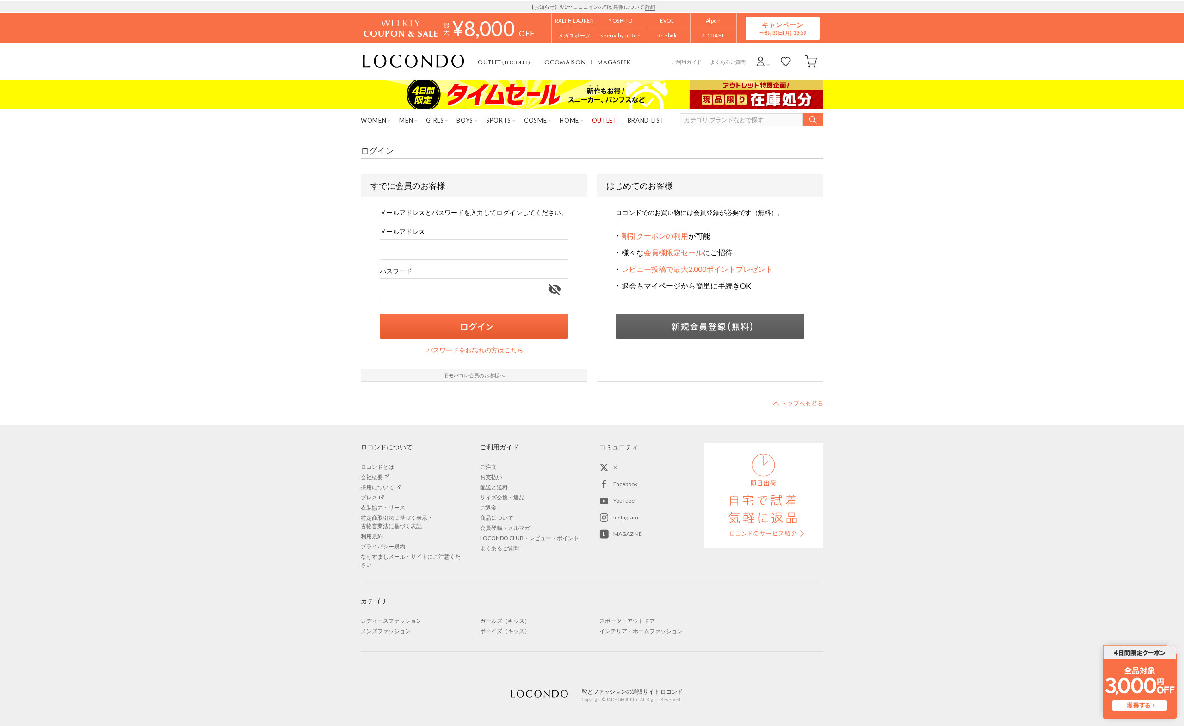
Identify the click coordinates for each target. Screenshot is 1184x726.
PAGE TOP (797, 403)
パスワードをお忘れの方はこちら (475, 350)
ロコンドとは (377, 466)
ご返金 (488, 507)
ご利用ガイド (686, 62)
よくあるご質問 (728, 62)
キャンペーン (782, 28)
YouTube (624, 500)
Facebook (625, 483)
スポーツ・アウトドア (627, 620)
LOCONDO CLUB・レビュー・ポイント (529, 538)
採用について (377, 487)
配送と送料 (494, 487)
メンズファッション (386, 631)
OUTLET (504, 62)
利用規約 (372, 536)
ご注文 (488, 466)
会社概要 (372, 477)
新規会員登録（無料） (710, 326)
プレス (369, 497)
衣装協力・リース (383, 507)
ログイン (474, 326)
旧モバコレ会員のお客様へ (474, 375)
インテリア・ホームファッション (641, 631)
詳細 (650, 7)
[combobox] (474, 249)
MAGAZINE (627, 533)
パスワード (396, 271)
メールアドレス (402, 231)
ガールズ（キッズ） (505, 620)
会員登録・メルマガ (505, 527)
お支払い (491, 477)
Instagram (625, 517)
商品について (496, 517)
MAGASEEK (613, 62)
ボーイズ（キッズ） (505, 631)
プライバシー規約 (383, 546)
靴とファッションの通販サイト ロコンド (413, 61)
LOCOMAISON (564, 62)
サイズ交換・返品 (502, 497)
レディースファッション (391, 620)
